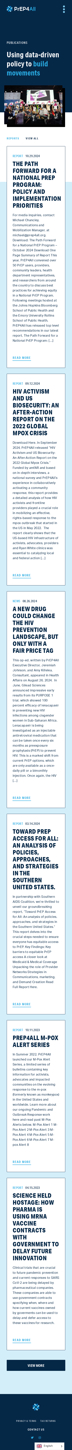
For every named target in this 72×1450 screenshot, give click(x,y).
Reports (13, 138)
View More (36, 1365)
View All (32, 138)
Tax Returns (48, 1421)
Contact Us (36, 1429)
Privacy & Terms (26, 1421)
